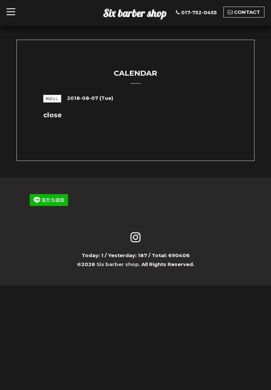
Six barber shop (135, 13)
